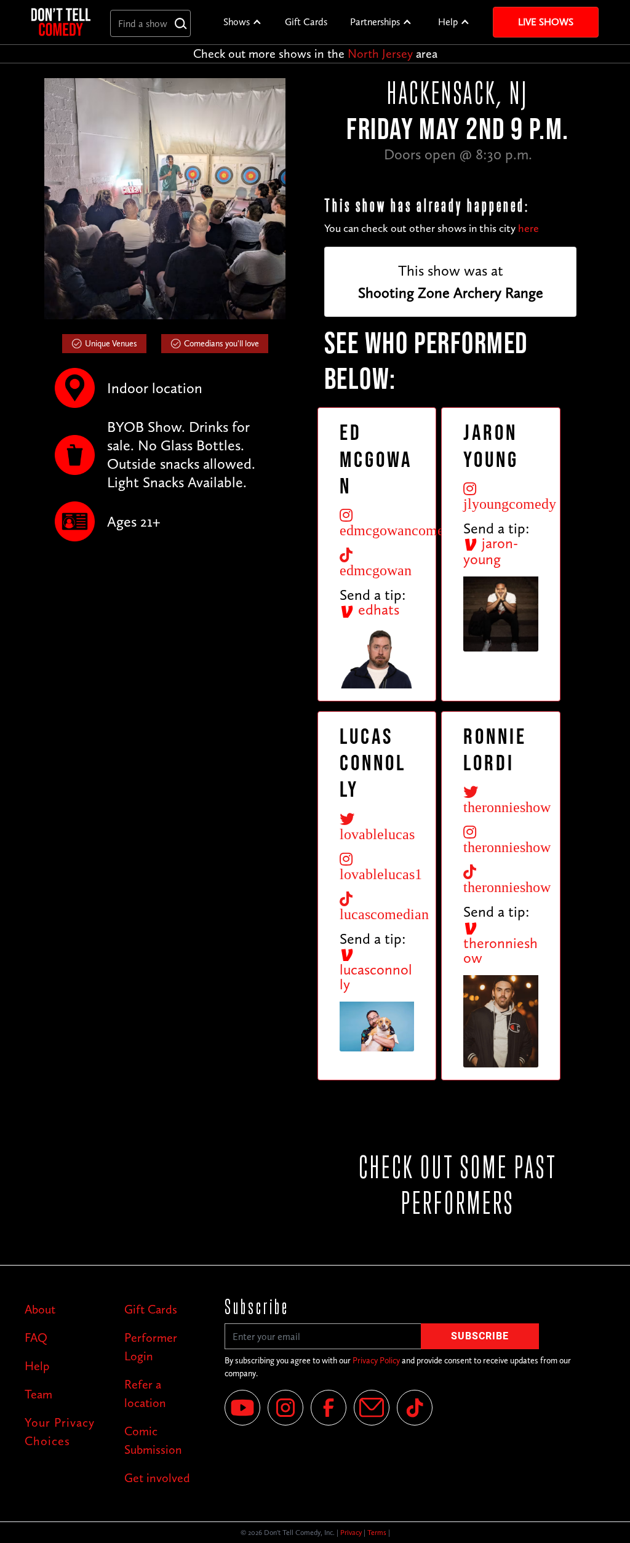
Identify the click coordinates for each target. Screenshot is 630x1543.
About (40, 1309)
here (528, 228)
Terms (376, 1532)
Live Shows (545, 22)
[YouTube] (242, 1407)
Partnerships (375, 22)
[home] (60, 22)
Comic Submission (153, 1440)
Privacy (351, 1532)
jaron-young (490, 551)
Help (448, 22)
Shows (236, 22)
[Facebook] (328, 1407)
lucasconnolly (376, 976)
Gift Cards (306, 22)
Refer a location (145, 1393)
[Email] (371, 1407)
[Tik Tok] (415, 1407)
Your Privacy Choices (60, 1431)
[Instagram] (285, 1407)
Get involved (157, 1477)
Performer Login (150, 1346)
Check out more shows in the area (315, 53)
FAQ (36, 1337)
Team (38, 1394)
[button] (242, 22)
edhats (376, 609)
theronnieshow (500, 950)
